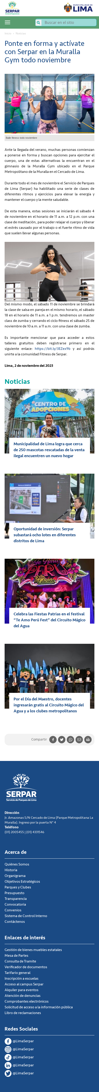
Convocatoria (15, 904)
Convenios (13, 910)
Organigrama (15, 876)
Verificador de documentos (26, 967)
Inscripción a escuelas (21, 978)
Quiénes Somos (17, 864)
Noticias (21, 33)
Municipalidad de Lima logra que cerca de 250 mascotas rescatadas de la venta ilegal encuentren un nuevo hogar (49, 449)
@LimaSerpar (23, 1041)
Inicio (8, 33)
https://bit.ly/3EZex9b (52, 348)
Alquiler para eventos (21, 990)
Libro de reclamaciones (23, 1013)
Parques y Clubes (18, 887)
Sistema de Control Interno (26, 916)
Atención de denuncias (23, 995)
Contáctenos (15, 921)
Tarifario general (17, 972)
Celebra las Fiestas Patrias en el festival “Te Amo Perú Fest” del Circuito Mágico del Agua (49, 619)
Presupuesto (14, 893)
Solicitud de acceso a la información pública (39, 1007)
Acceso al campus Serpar (24, 984)
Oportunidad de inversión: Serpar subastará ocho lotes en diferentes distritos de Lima (45, 534)
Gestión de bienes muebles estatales (33, 950)
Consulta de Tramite (20, 961)
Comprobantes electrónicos (27, 1001)
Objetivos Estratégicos (22, 881)
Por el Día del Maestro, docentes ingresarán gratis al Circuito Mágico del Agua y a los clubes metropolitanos (49, 705)
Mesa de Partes (16, 955)
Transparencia (16, 898)
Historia (11, 870)
